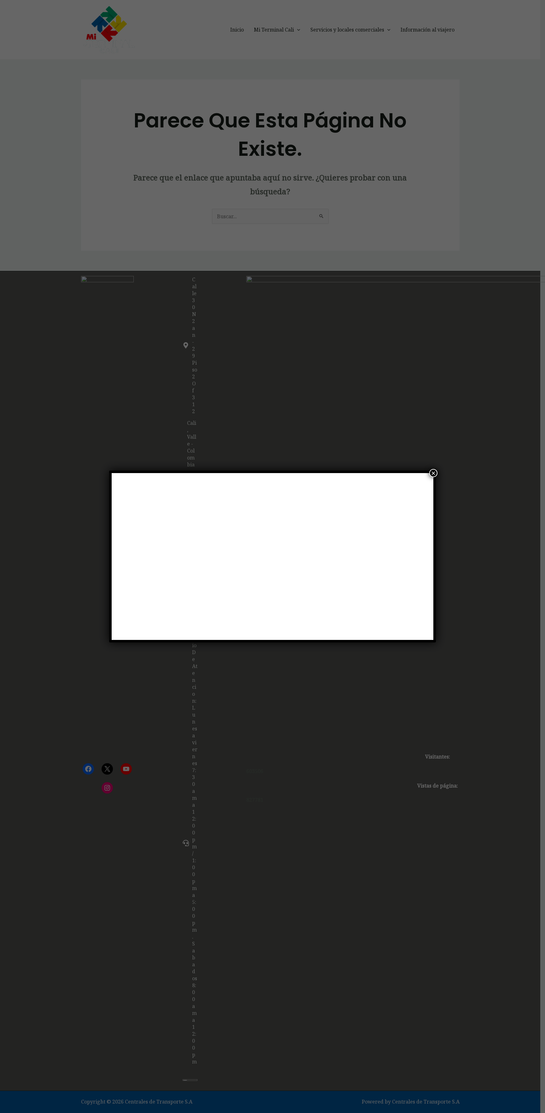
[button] (127, 556)
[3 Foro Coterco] (272, 556)
